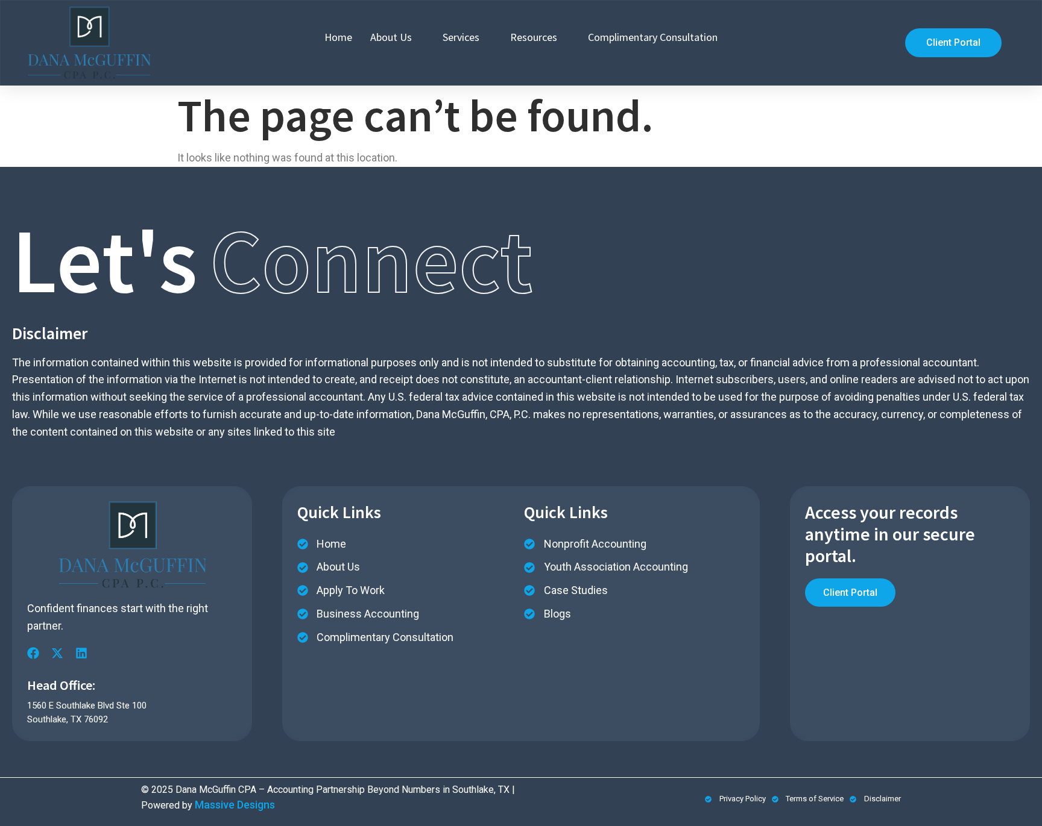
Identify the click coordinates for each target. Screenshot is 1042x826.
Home (338, 37)
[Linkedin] (81, 653)
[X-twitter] (57, 653)
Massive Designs (235, 804)
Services (461, 37)
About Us (391, 37)
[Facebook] (33, 653)
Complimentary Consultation (653, 37)
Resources (533, 37)
